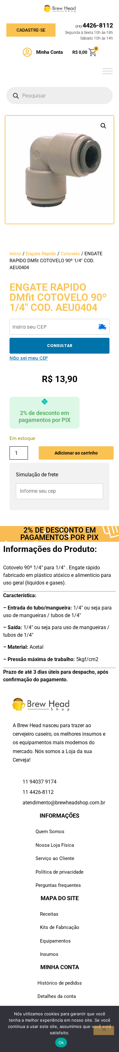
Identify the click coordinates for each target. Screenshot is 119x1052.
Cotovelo (70, 254)
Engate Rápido (41, 254)
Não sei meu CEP (29, 358)
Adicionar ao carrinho (76, 452)
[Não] (103, 1030)
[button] (103, 126)
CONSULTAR (59, 345)
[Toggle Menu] (107, 71)
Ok (61, 1042)
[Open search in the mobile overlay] (59, 95)
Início (15, 254)
